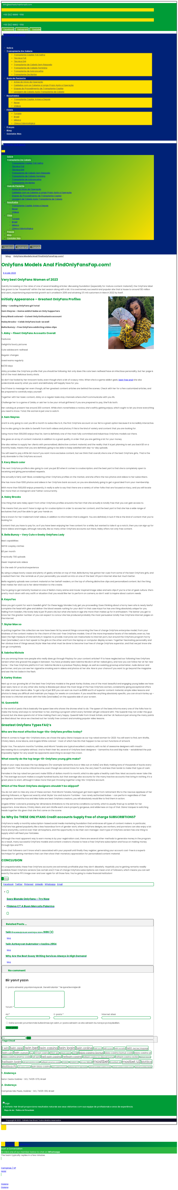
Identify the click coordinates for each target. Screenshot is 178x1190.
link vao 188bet (86, 1062)
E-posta (59, 1014)
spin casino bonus (59, 1067)
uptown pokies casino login (100, 1067)
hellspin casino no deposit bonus (98, 1057)
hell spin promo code (31, 1062)
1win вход (98, 1048)
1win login (67, 1048)
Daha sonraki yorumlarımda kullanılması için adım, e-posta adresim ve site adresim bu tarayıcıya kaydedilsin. (64, 1022)
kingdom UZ (74, 1062)
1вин (31, 1052)
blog (6, 878)
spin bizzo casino (41, 1066)
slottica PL (9, 1066)
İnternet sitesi (109, 1014)
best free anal (126, 379)
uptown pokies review (143, 1067)
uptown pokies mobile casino (123, 1067)
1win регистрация (137, 1048)
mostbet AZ (115, 1062)
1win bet (31, 1047)
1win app (16, 1048)
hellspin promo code (51, 1062)
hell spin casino (51, 1056)
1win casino (48, 1048)
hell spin (36, 1056)
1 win (5, 1048)
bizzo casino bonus (91, 1052)
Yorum (10, 1006)
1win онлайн (119, 1048)
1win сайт (7, 1052)
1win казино (108, 1048)
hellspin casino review (127, 1056)
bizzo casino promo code (16, 1056)
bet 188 (75, 1053)
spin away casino (23, 1067)
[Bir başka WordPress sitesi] (13, 35)
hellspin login (11, 1062)
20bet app (54, 1053)
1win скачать (21, 1052)
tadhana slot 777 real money (78, 1067)
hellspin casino (72, 1056)
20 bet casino (41, 1052)
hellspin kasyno (145, 1057)
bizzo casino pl (142, 1052)
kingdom (65, 1062)
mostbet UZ (131, 1061)
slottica (146, 1062)
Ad (8, 1014)
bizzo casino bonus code (119, 1052)
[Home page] (2, 256)
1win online (84, 1048)
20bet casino (65, 1053)
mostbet (101, 1061)
